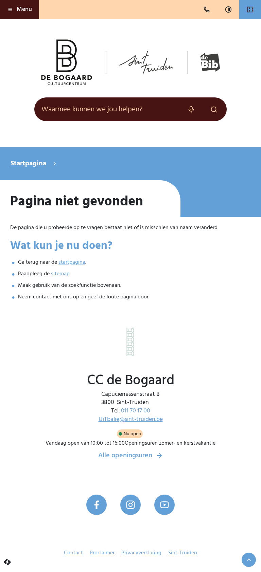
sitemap (60, 274)
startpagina (71, 262)
